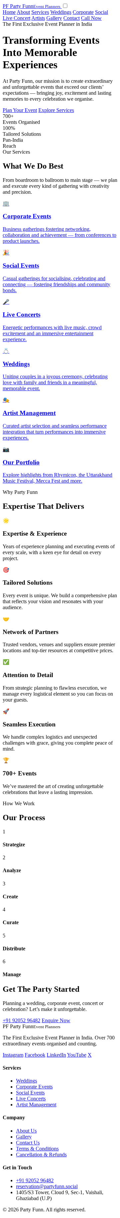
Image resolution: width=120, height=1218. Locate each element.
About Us (26, 1131)
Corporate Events (34, 1086)
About (23, 12)
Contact (71, 18)
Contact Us (28, 1142)
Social (101, 12)
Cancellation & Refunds (41, 1154)
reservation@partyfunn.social (47, 1186)
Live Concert (16, 18)
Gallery (54, 18)
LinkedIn (56, 1055)
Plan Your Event (20, 110)
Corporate (83, 12)
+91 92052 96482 (21, 1020)
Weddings (60, 12)
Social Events (30, 1092)
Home (9, 12)
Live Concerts (31, 1098)
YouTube (76, 1055)
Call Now (91, 18)
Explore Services (56, 110)
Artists (38, 18)
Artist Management (36, 1104)
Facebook (35, 1055)
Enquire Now (56, 1020)
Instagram (13, 1055)
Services (40, 12)
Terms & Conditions (37, 1148)
